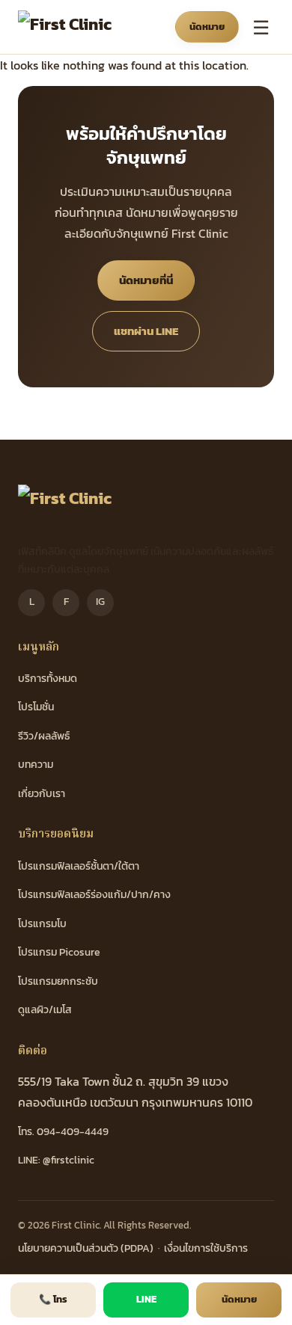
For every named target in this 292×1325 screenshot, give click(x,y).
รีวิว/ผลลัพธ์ (44, 736)
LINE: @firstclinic (56, 1160)
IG (100, 601)
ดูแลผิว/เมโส (45, 1010)
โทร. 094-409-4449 (63, 1132)
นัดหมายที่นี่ (146, 280)
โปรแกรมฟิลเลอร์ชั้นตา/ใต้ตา (78, 866)
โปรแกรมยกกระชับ (58, 981)
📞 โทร (53, 1299)
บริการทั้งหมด (47, 678)
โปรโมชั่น (36, 707)
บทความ (35, 764)
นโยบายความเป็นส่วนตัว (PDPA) (85, 1248)
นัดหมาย (207, 26)
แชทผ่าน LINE (146, 330)
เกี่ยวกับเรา (41, 794)
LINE (146, 1299)
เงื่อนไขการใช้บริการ (206, 1248)
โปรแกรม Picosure (59, 952)
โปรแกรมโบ (42, 924)
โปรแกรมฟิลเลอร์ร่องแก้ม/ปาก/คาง (94, 895)
